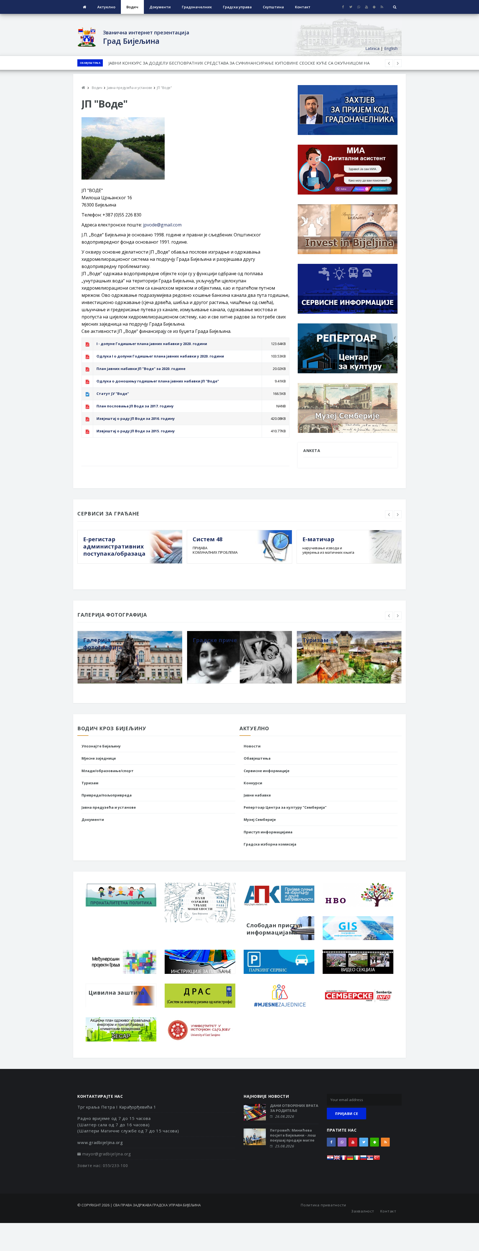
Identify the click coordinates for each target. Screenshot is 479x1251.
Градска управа (237, 6)
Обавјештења (90, 63)
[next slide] (398, 514)
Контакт (302, 6)
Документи (160, 6)
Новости (252, 746)
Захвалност (362, 1211)
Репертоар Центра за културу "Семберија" (285, 807)
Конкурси (253, 782)
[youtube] (366, 6)
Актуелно (106, 6)
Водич (132, 6)
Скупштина (273, 6)
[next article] (389, 63)
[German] (350, 1159)
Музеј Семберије (260, 819)
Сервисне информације (266, 770)
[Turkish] (376, 1159)
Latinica (372, 48)
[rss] (382, 6)
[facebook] (343, 6)
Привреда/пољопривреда (106, 795)
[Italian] (356, 1159)
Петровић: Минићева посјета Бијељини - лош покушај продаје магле (293, 1135)
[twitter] (351, 6)
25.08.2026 (284, 1146)
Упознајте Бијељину (101, 746)
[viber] (358, 6)
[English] (336, 1159)
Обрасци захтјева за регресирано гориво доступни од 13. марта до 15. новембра (190, 63)
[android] (374, 6)
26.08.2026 (284, 1116)
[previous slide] (389, 514)
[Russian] (363, 1159)
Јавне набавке (257, 795)
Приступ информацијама (268, 831)
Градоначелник (197, 6)
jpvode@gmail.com (162, 225)
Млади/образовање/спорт (107, 770)
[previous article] (398, 63)
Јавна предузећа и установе (108, 807)
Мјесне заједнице (98, 758)
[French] (343, 1159)
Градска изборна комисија (270, 844)
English (391, 48)
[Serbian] (370, 1159)
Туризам (89, 782)
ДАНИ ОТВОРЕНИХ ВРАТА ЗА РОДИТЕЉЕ (294, 1108)
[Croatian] (330, 1159)
